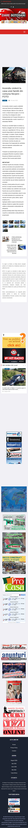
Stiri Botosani (7, 786)
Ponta (25, 782)
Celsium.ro (18, 622)
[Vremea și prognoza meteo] (22, 595)
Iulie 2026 (14, 763)
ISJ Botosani (16, 782)
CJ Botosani (15, 788)
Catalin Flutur (20, 786)
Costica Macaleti (5, 784)
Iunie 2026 (14, 766)
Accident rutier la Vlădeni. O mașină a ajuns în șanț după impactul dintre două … (14, 388)
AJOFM (22, 788)
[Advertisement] (14, 49)
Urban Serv (21, 784)
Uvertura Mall (15, 786)
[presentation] (23, 365)
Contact (14, 751)
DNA (18, 784)
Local (4, 100)
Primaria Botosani (10, 782)
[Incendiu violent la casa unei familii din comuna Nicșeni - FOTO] (14, 75)
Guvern (11, 786)
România (15, 784)
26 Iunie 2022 (14, 100)
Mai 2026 (14, 770)
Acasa (14, 744)
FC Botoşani (11, 784)
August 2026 (14, 760)
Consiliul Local (10, 788)
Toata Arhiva (14, 773)
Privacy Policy (14, 747)
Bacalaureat (21, 782)
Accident (19, 788)
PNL (6, 788)
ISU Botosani (4, 782)
